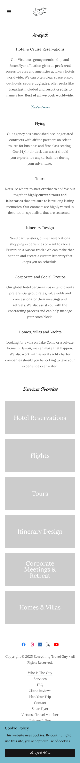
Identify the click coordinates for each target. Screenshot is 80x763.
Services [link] (40, 679)
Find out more (40, 107)
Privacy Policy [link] (40, 720)
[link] (40, 11)
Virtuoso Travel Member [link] (40, 715)
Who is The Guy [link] (40, 673)
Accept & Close (40, 753)
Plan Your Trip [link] (40, 697)
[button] (10, 11)
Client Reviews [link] (40, 691)
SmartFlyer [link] (40, 709)
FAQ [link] (40, 685)
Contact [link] (40, 703)
